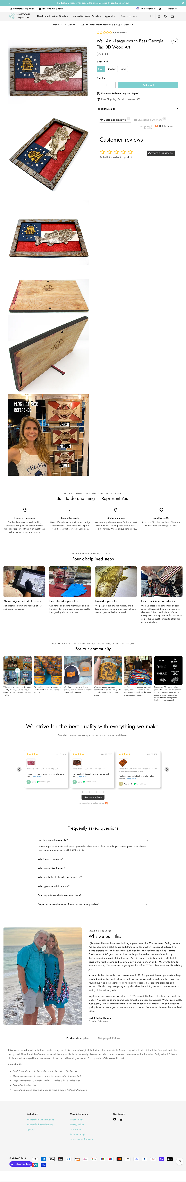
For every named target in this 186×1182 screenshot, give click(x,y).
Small (101, 69)
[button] (172, 16)
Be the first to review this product (116, 157)
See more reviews (93, 797)
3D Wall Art (70, 24)
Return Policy (76, 1119)
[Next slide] (166, 769)
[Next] (177, 3)
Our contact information (81, 1139)
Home (56, 24)
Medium (112, 69)
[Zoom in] (84, 37)
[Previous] (9, 3)
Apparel (108, 16)
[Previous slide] (19, 769)
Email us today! (77, 1134)
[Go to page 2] (86, 792)
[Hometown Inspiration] (20, 16)
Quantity (101, 78)
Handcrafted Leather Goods (51, 16)
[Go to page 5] (96, 792)
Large (123, 69)
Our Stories (75, 1129)
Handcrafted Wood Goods (85, 16)
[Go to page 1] (82, 792)
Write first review (162, 153)
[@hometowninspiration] (114, 1119)
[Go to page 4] (93, 792)
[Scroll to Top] (180, 1166)
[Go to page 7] (103, 792)
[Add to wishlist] (174, 41)
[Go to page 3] (89, 792)
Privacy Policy (77, 1124)
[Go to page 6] (100, 792)
